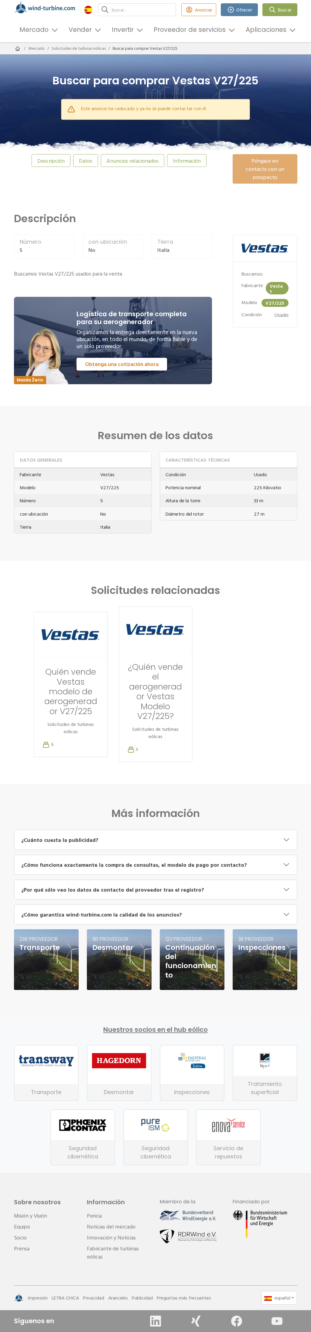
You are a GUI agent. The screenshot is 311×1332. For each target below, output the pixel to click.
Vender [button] (80, 29)
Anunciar (203, 10)
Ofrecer (244, 10)
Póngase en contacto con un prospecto (265, 169)
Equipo (22, 1226)
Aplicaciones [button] (266, 29)
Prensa (21, 1248)
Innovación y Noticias (111, 1237)
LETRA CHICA (65, 1298)
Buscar (285, 10)
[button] (88, 9)
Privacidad (93, 1298)
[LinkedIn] (155, 1321)
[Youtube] (277, 1321)
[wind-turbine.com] (17, 49)
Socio (20, 1237)
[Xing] (195, 1321)
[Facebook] (236, 1321)
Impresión (38, 1298)
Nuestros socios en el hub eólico (155, 1029)
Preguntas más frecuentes (184, 1298)
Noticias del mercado (111, 1226)
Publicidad (142, 1298)
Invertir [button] (123, 29)
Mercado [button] (34, 29)
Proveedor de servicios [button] (190, 29)
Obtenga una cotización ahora (122, 364)
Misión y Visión (30, 1215)
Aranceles (118, 1298)
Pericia (94, 1215)
